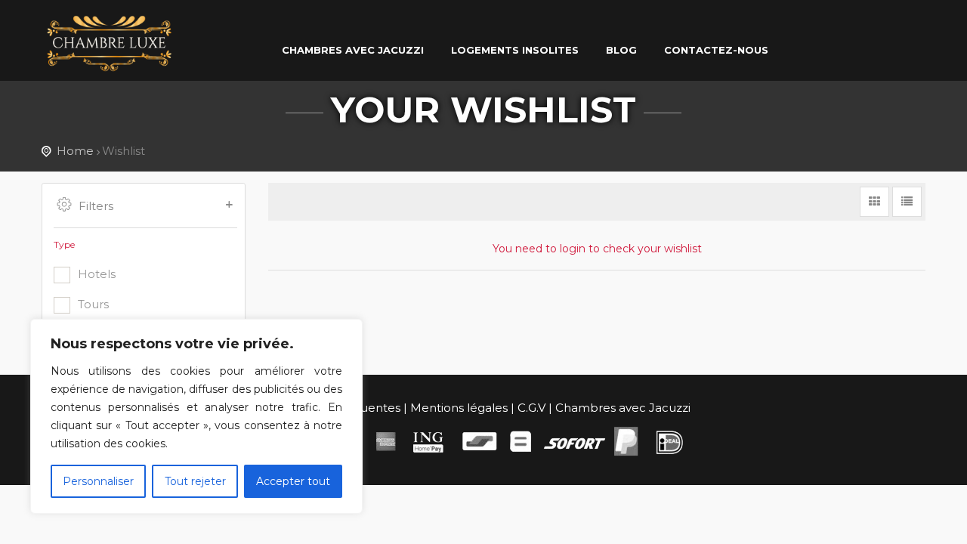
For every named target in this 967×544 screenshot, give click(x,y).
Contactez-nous (716, 50)
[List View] (907, 202)
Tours (93, 304)
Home (75, 151)
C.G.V (531, 407)
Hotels (97, 274)
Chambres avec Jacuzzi (622, 407)
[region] (196, 416)
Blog (621, 50)
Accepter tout (293, 481)
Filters (96, 206)
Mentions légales (459, 407)
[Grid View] (874, 202)
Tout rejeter (195, 481)
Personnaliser (98, 481)
